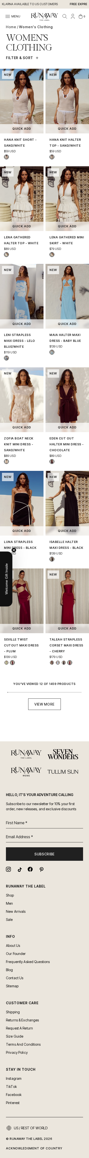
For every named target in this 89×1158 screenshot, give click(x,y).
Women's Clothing (36, 27)
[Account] (73, 16)
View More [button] (44, 704)
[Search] (65, 16)
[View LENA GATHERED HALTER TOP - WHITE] (6, 254)
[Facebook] (30, 869)
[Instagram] (8, 869)
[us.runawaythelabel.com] (44, 17)
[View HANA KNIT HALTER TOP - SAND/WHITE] (51, 156)
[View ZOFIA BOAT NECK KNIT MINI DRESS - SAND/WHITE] (6, 461)
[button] (6, 579)
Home (11, 27)
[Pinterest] (41, 869)
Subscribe (44, 854)
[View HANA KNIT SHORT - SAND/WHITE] (6, 156)
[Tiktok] (19, 869)
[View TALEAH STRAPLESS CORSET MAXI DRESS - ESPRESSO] (51, 662)
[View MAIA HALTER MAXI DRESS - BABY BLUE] (51, 352)
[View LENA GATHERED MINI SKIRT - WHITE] (51, 254)
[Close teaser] (13, 550)
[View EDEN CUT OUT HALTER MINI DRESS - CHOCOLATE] (51, 461)
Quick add (21, 128)
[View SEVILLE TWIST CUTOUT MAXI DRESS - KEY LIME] (6, 662)
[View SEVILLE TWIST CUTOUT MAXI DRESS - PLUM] (12, 662)
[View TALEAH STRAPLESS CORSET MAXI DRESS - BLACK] (63, 662)
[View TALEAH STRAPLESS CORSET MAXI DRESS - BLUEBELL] (57, 662)
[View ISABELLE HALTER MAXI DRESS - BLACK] (51, 559)
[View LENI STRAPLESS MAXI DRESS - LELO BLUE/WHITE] (6, 358)
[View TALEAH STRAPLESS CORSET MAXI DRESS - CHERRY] (69, 662)
